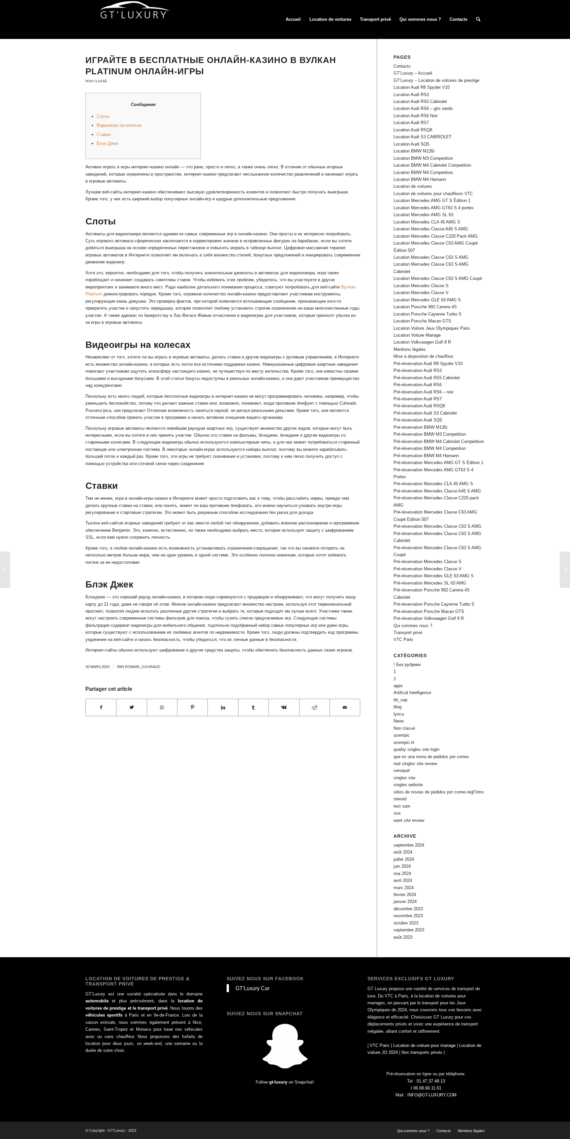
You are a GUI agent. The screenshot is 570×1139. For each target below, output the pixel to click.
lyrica (399, 714)
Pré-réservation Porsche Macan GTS (429, 611)
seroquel (402, 770)
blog (397, 706)
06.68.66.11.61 (427, 1088)
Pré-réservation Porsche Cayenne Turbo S (434, 604)
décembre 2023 (408, 908)
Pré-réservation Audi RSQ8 (419, 405)
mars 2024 (404, 887)
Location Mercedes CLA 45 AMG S (427, 221)
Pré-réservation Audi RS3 (418, 370)
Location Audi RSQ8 (413, 129)
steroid (400, 798)
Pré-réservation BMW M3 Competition (430, 434)
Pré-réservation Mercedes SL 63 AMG (430, 583)
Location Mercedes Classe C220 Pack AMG (436, 236)
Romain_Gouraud (142, 667)
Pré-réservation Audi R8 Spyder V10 (428, 363)
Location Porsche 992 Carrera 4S (425, 306)
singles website (408, 784)
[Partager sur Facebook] (101, 707)
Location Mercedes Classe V (421, 292)
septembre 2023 (409, 929)
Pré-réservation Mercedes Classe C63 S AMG (437, 526)
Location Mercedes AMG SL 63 (423, 214)
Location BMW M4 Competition (423, 172)
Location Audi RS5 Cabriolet (420, 101)
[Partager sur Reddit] (315, 707)
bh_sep (400, 699)
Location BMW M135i (414, 151)
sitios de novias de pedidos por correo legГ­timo (439, 791)
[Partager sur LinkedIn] (223, 707)
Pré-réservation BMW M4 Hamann (426, 455)
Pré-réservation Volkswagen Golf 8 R (429, 618)
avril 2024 (403, 880)
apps (398, 685)
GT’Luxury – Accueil (413, 73)
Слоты (103, 116)
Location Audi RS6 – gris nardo (423, 108)
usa (397, 813)
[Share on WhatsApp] (162, 707)
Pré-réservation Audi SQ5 (418, 420)
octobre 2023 (406, 923)
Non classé (96, 81)
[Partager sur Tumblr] (253, 707)
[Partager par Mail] (345, 707)
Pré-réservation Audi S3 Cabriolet (425, 413)
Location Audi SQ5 (411, 144)
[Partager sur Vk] (284, 707)
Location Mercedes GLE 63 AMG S (427, 299)
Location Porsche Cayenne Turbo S (427, 314)
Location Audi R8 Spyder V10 (422, 87)
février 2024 (405, 894)
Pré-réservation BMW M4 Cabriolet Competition (439, 441)
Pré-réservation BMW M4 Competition (430, 448)
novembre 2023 (408, 915)
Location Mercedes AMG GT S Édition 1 (432, 200)
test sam (402, 806)
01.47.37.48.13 (431, 1081)
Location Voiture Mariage (417, 335)
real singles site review (415, 763)
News (399, 721)
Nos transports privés (421, 1052)
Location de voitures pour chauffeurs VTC (433, 193)
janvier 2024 (405, 901)
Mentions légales (410, 349)
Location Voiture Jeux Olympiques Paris (432, 328)
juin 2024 (402, 866)
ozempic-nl (404, 742)
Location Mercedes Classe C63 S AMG (431, 257)
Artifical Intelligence (412, 692)
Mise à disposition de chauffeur (423, 356)
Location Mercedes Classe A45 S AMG (431, 228)
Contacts (402, 66)
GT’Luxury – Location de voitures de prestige (436, 80)
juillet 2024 (404, 859)
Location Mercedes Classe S (421, 285)
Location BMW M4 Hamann (420, 179)
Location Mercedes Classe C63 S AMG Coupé (438, 278)
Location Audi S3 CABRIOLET (423, 136)
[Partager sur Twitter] (131, 707)
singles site (404, 777)
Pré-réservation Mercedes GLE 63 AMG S (434, 575)
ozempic (402, 735)
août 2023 (403, 937)
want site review (409, 820)
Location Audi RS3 (411, 94)
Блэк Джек (107, 143)
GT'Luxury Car (252, 988)
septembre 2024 (409, 845)
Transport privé (408, 632)
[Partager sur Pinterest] (192, 707)
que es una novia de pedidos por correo (431, 756)
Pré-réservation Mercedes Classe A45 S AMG (437, 490)
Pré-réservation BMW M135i (420, 427)
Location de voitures (413, 186)
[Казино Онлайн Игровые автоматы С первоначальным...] (5, 570)
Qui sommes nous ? (413, 625)
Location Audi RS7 (411, 122)
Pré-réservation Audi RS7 (418, 398)
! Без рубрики (407, 664)
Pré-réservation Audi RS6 (418, 384)
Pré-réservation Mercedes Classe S (427, 561)
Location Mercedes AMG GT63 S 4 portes (434, 207)
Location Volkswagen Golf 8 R (422, 342)
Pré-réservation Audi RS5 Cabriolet (427, 377)
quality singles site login (416, 749)
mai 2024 (402, 873)
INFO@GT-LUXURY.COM (432, 1094)
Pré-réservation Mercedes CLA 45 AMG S (433, 483)
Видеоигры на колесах (119, 125)
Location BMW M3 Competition (423, 158)
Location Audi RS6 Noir (416, 115)
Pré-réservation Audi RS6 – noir (424, 391)
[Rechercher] (478, 19)
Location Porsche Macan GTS (422, 320)
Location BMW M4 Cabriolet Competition (432, 165)
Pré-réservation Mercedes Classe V (427, 568)
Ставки (104, 134)
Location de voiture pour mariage (424, 1045)
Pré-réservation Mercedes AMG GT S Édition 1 (438, 462)
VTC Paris (403, 639)
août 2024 (403, 852)
